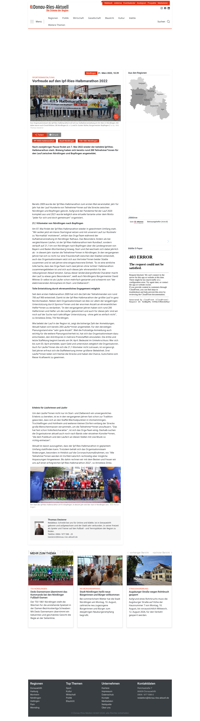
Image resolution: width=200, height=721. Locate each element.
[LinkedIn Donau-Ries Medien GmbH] (169, 8)
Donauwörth (36, 688)
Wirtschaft (78, 18)
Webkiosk (108, 3)
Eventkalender (129, 3)
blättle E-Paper (135, 248)
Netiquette (107, 704)
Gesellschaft (94, 18)
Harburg (34, 691)
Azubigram (141, 3)
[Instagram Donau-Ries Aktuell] (162, 8)
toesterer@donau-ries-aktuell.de (63, 537)
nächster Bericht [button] (161, 552)
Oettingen (35, 701)
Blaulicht (109, 18)
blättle (132, 18)
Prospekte (152, 3)
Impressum (107, 691)
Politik (65, 18)
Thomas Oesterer (57, 519)
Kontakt (105, 697)
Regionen (53, 18)
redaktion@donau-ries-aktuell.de (153, 697)
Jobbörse (118, 3)
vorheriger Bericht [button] (139, 552)
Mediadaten (163, 3)
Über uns (106, 707)
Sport (68, 688)
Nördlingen (35, 697)
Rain (32, 704)
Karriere (105, 688)
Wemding (34, 707)
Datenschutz (108, 694)
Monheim (34, 694)
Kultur (121, 18)
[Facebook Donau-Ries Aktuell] (165, 8)
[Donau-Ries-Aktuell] (49, 8)
